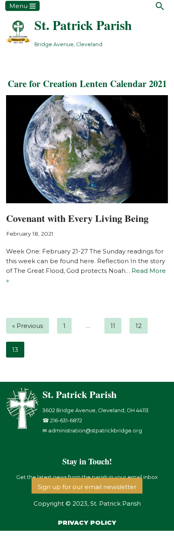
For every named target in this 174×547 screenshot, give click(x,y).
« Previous (27, 326)
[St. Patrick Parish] (24, 427)
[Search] (160, 6)
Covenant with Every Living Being (77, 218)
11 (112, 326)
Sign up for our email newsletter (87, 487)
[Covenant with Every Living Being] (87, 149)
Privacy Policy (87, 522)
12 (139, 326)
